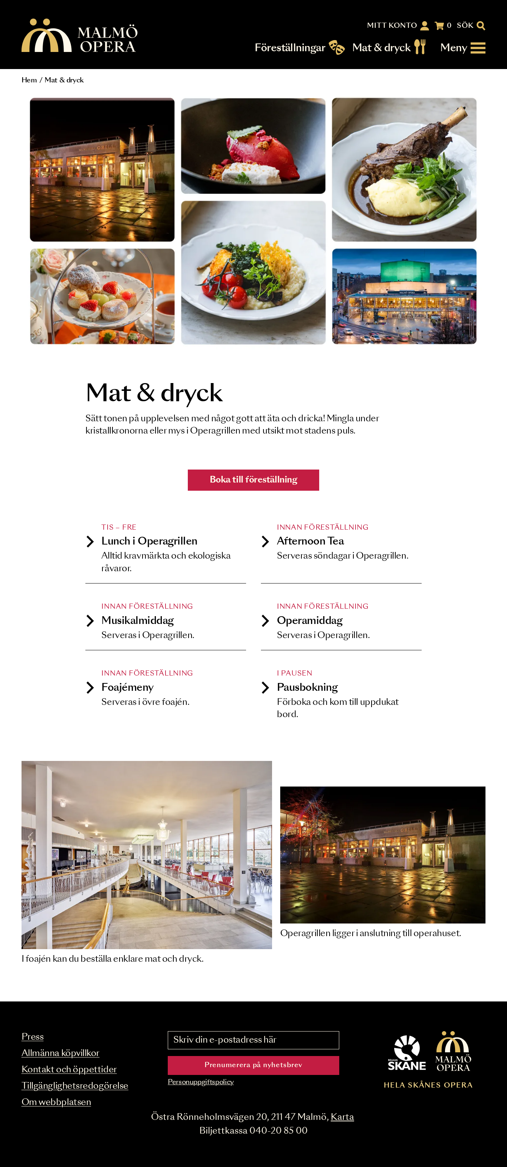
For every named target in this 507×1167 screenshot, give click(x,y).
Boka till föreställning (254, 480)
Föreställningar (290, 48)
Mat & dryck (381, 48)
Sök (465, 26)
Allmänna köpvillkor (60, 1053)
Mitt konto (392, 26)
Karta (342, 1117)
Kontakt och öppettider (69, 1070)
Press (33, 1037)
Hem (29, 80)
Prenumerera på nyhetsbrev (253, 1065)
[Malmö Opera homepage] (80, 36)
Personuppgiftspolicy (201, 1082)
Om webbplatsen (56, 1102)
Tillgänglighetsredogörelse (75, 1086)
